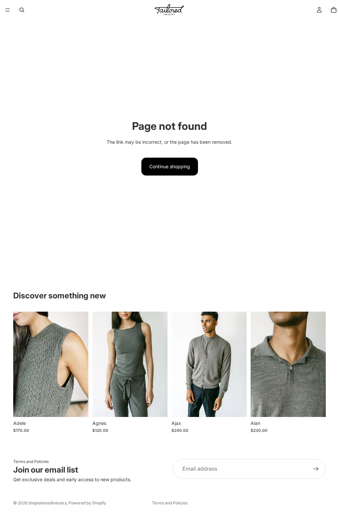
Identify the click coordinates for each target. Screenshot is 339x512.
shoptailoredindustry (47, 502)
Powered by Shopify (87, 502)
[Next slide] (81, 364)
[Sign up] (316, 469)
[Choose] (78, 407)
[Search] (22, 10)
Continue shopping (169, 166)
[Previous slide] (20, 364)
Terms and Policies (31, 461)
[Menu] (7, 10)
